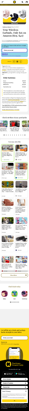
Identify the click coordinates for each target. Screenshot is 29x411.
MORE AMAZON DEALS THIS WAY (10, 109)
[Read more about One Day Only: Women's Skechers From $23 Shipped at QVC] (8, 148)
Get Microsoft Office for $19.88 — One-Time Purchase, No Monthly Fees (7, 173)
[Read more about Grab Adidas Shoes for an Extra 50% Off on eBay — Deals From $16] (8, 184)
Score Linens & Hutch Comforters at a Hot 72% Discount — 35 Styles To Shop (7, 245)
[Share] (20, 61)
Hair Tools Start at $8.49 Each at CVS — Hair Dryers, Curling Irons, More (7, 266)
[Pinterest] (17, 61)
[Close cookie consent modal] (26, 391)
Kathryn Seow (7, 27)
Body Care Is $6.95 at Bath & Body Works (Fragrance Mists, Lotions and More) (21, 173)
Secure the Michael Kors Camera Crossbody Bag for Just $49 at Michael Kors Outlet (20, 209)
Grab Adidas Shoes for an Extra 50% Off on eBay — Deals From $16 (8, 190)
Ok (14, 400)
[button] (25, 379)
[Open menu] (5, 2)
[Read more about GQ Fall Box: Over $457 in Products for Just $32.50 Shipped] (21, 184)
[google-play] (20, 374)
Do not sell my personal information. (17, 397)
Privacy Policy (18, 55)
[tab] (10, 302)
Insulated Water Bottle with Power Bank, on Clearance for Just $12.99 (21, 245)
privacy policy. (5, 396)
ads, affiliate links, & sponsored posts (12, 40)
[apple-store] (8, 374)
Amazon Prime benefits (14, 99)
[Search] (22, 2)
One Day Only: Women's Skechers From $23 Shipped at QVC (7, 154)
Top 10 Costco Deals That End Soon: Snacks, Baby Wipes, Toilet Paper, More (21, 266)
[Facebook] (14, 61)
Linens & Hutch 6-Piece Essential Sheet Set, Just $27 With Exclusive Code (7, 209)
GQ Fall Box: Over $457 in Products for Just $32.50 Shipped (21, 190)
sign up (21, 101)
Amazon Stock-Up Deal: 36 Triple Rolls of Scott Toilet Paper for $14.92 (21, 154)
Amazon (4, 69)
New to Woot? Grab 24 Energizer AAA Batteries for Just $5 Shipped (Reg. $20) (21, 227)
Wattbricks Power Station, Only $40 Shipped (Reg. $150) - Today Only (7, 227)
